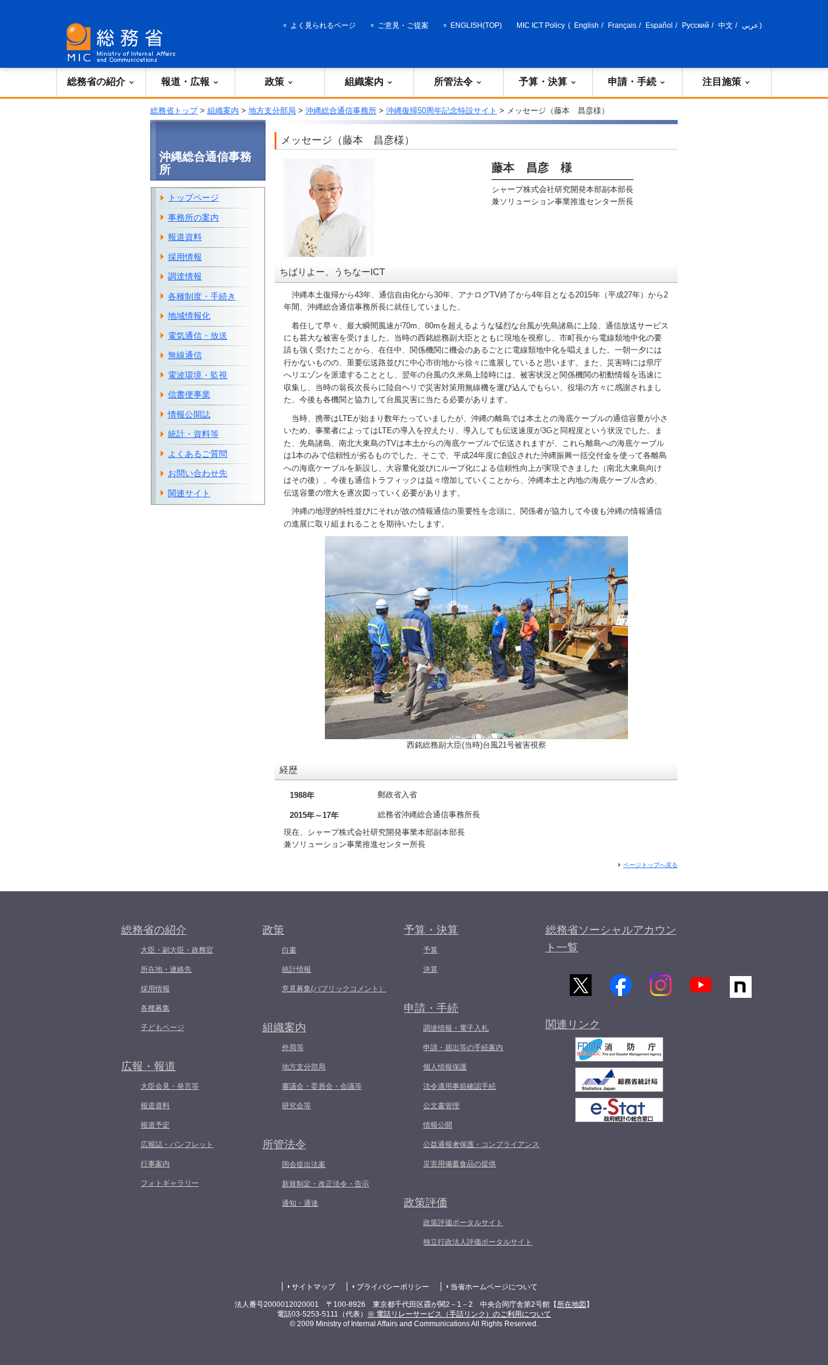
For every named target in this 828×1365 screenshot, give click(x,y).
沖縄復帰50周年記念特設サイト (441, 110)
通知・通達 (300, 1203)
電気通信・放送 (197, 335)
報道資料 (185, 237)
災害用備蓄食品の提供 (459, 1164)
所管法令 (453, 81)
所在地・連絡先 (166, 969)
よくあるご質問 (197, 454)
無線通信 (185, 355)
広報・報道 (148, 1066)
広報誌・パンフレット (177, 1144)
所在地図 (571, 1304)
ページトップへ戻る (650, 865)
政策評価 (425, 1203)
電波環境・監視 (197, 375)
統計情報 (296, 969)
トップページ (193, 197)
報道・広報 (185, 81)
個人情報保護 (445, 1067)
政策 (274, 81)
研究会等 (296, 1105)
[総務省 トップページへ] (123, 43)
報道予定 (155, 1125)
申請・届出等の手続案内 (463, 1047)
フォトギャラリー (170, 1183)
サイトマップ (313, 1286)
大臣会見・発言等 (170, 1086)
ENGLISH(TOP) (476, 25)
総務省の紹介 (96, 81)
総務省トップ (174, 110)
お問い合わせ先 (197, 473)
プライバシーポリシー (392, 1286)
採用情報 (185, 257)
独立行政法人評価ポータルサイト (477, 1242)
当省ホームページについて (494, 1286)
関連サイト (189, 493)
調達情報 (185, 276)
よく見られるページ (323, 25)
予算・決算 (543, 81)
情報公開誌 (189, 414)
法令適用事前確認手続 (459, 1086)
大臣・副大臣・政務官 (177, 950)
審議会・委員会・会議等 (322, 1086)
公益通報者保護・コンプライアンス (481, 1144)
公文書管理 (441, 1105)
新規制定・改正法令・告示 (325, 1184)
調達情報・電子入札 (456, 1028)
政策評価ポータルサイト (463, 1222)
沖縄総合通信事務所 (340, 110)
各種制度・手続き (202, 296)
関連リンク (573, 1024)
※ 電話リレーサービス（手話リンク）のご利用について (459, 1314)
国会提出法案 (304, 1164)
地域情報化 (189, 315)
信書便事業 (189, 394)
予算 (430, 950)
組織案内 (364, 81)
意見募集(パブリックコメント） (334, 989)
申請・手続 (632, 81)
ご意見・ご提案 (403, 25)
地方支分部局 (272, 110)
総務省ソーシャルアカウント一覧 (611, 939)
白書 (289, 950)
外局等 (293, 1047)
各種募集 (155, 1008)
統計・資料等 (193, 434)
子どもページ (162, 1027)
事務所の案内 (193, 217)
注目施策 (722, 81)
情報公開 (437, 1125)
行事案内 (155, 1164)
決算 (430, 969)
